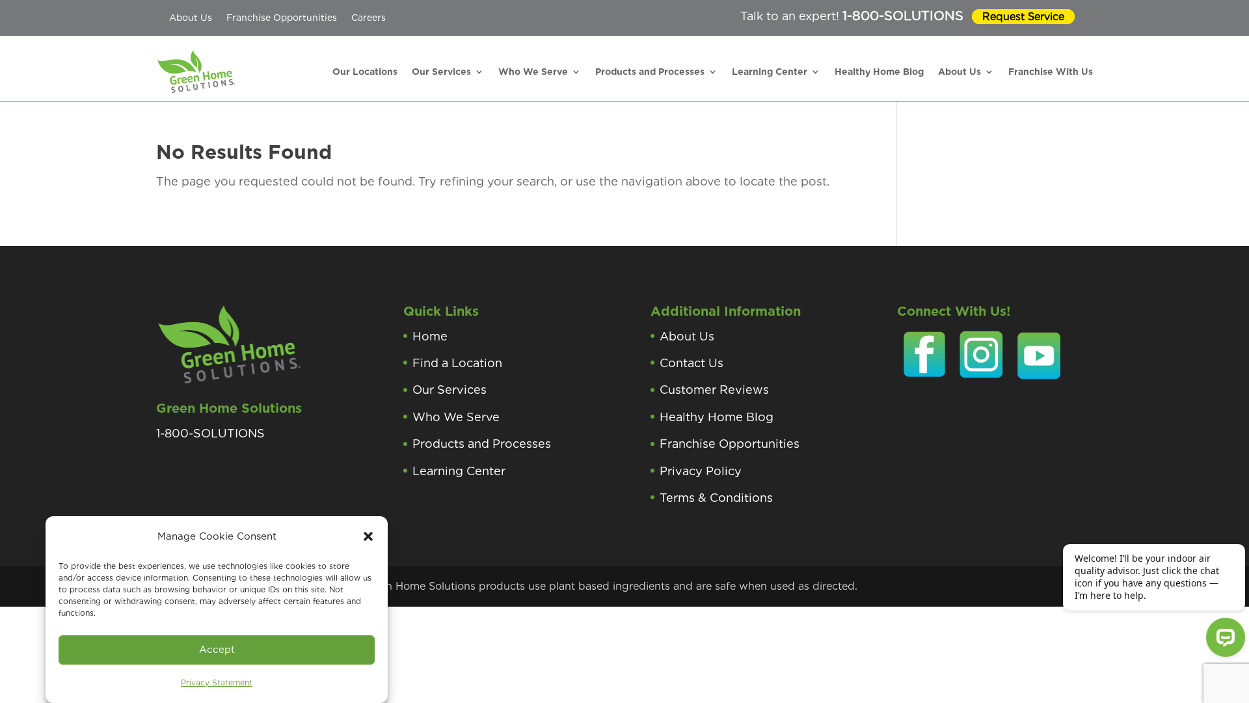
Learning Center (769, 71)
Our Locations (364, 71)
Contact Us (691, 363)
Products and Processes (650, 71)
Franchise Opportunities (281, 17)
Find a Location (457, 363)
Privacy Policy (701, 471)
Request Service (1023, 16)
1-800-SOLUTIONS (902, 15)
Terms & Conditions (716, 497)
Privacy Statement (216, 682)
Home (430, 336)
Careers (368, 17)
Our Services (441, 71)
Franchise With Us (1050, 71)
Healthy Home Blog (879, 71)
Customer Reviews (714, 389)
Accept (217, 649)
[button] (368, 536)
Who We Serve (533, 71)
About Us (190, 17)
